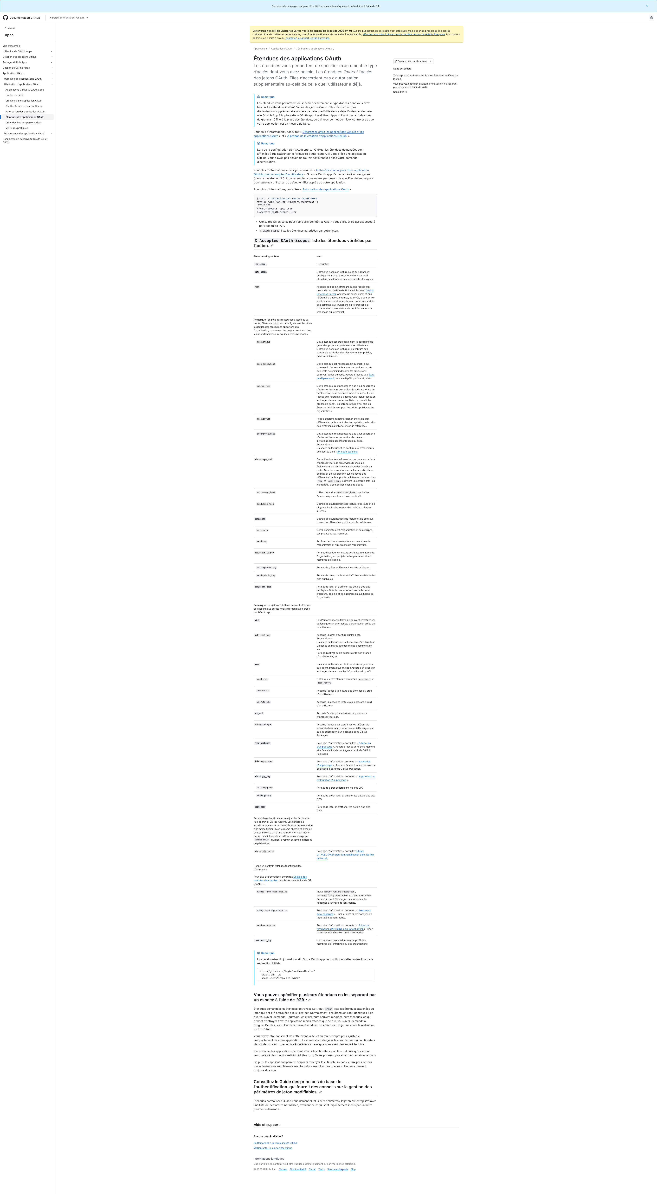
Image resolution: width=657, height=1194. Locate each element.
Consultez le (266, 1081)
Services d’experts (337, 1169)
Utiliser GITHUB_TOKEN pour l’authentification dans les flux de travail (345, 855)
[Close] (647, 6)
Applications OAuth (281, 48)
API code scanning (347, 451)
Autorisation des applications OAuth (325, 189)
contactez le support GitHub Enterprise (307, 37)
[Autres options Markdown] (431, 61)
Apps (9, 35)
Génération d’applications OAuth (314, 48)
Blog (353, 1169)
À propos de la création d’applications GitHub (317, 136)
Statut (312, 1169)
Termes (283, 1169)
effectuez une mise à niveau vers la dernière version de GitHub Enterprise (404, 34)
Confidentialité (298, 1169)
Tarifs (321, 1169)
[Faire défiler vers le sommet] (649, 1186)
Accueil (11, 28)
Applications (260, 48)
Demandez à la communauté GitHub (277, 1142)
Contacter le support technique (274, 1147)
